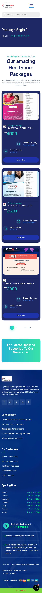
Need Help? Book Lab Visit (20, 524)
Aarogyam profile (29, 145)
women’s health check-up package (16, 434)
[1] (36, 589)
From (5, 132)
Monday (4, 492)
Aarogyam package (15, 126)
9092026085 (19, 527)
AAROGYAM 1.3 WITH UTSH (20, 128)
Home (5, 36)
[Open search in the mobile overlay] (21, 14)
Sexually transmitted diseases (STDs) (17, 420)
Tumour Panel (28, 300)
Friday (4, 505)
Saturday (5, 509)
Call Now (22, 590)
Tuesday (5, 496)
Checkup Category (30, 143)
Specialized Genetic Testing (13, 429)
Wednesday (6, 499)
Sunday (4, 512)
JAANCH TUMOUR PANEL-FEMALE (18, 283)
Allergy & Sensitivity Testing (13, 438)
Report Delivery (16, 150)
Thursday (5, 502)
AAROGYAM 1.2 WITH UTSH (20, 205)
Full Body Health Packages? (13, 424)
